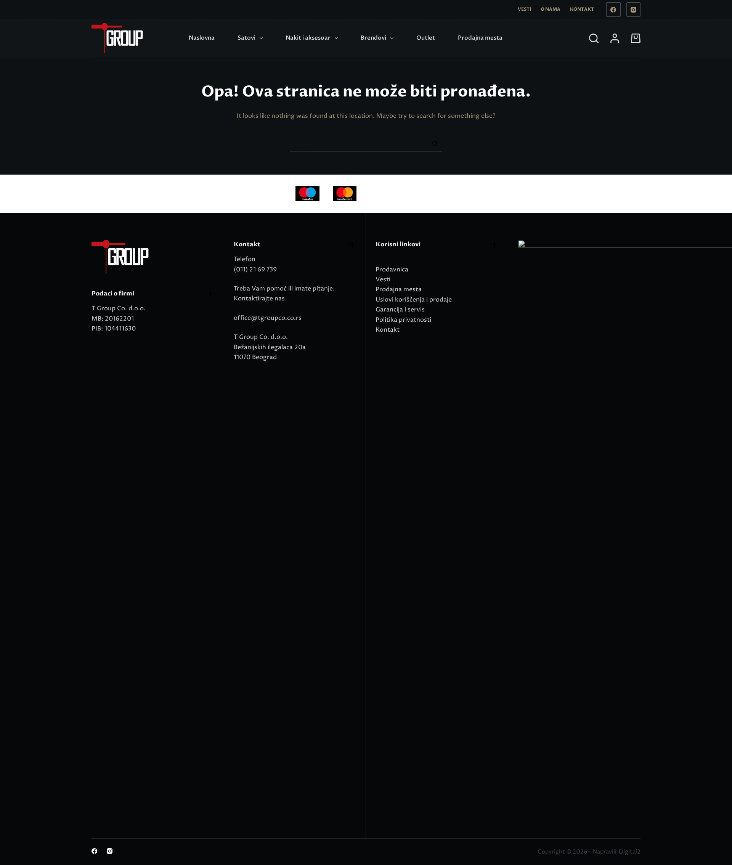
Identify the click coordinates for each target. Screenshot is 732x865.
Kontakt (582, 9)
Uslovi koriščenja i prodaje (414, 299)
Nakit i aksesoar (308, 38)
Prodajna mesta (480, 38)
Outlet (425, 38)
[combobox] (358, 143)
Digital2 (629, 852)
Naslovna (202, 38)
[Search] (594, 38)
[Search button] (434, 143)
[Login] (615, 38)
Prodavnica (392, 269)
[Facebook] (613, 9)
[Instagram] (633, 9)
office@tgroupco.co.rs (268, 318)
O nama (550, 9)
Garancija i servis (400, 309)
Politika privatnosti (403, 320)
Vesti (524, 9)
